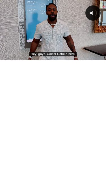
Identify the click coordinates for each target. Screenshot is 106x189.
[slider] (52, 55)
